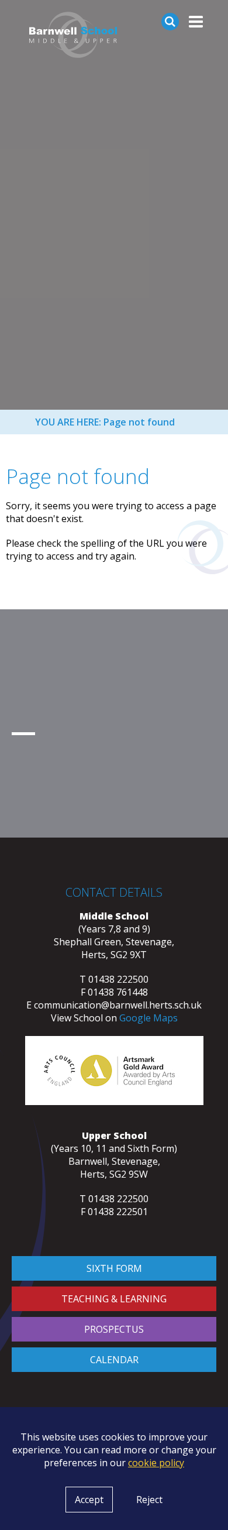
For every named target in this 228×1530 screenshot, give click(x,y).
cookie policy (156, 1462)
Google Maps (148, 1017)
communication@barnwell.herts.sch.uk (118, 1005)
